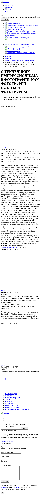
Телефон (4, 461)
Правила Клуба (11, 394)
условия (4, 487)
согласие (16, 487)
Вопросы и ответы (28, 53)
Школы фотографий (29, 49)
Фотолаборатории (27, 44)
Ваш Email (5, 457)
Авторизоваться (7, 441)
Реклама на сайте (11, 405)
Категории (5, 19)
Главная (8, 56)
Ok (3, 493)
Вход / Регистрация (12, 398)
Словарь (16, 51)
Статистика (9, 403)
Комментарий (6, 465)
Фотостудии (22, 47)
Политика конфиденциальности (17, 409)
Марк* (3, 148)
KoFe (3, 291)
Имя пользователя (7, 452)
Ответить (4, 247)
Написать (5, 481)
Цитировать (12, 247)
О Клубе (8, 396)
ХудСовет (9, 399)
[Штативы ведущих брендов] (20, 390)
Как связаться (10, 401)
